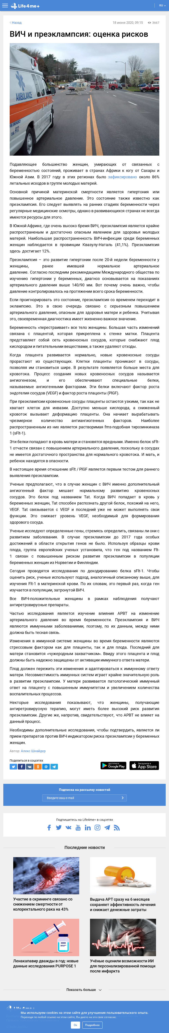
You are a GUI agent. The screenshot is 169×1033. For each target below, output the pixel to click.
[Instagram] (97, 828)
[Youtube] (78, 828)
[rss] (117, 828)
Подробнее (92, 1025)
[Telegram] (107, 828)
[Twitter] (59, 828)
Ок (75, 1025)
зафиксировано (122, 177)
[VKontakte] (68, 828)
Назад (17, 23)
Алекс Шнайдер (33, 751)
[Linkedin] (88, 828)
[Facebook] (49, 828)
